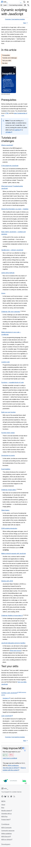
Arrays (3, 293)
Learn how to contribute (10, 758)
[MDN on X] (8, 796)
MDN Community (6, 827)
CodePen (17, 130)
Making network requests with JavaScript (13, 553)
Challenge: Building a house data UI (12, 615)
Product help (5, 819)
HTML (7, 113)
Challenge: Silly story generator (10, 312)
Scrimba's (6, 698)
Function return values (8, 433)
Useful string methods (7, 273)
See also (4, 63)
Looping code (5, 362)
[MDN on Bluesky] (5, 796)
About (3, 804)
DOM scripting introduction (9, 528)
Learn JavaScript (6, 716)
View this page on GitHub (10, 768)
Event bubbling (5, 469)
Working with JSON (7, 581)
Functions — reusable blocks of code (12, 382)
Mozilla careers (5, 810)
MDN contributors (13, 765)
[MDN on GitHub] (2, 796)
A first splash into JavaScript (9, 165)
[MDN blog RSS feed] (14, 796)
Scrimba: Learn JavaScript (9, 693)
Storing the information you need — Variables (14, 209)
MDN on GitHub (6, 839)
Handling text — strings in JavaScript (12, 250)
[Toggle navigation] (28, 2)
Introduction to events (8, 455)
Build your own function (8, 412)
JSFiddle (8, 132)
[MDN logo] (4, 789)
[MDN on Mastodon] (11, 796)
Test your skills (6, 60)
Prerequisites (6, 55)
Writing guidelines (6, 833)
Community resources (7, 830)
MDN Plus (4, 816)
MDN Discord (5, 836)
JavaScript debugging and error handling (13, 643)
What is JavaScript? (7, 145)
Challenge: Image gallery (8, 490)
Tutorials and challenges (9, 58)
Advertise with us (6, 813)
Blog (2, 807)
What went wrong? (15, 650)
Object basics (5, 510)
